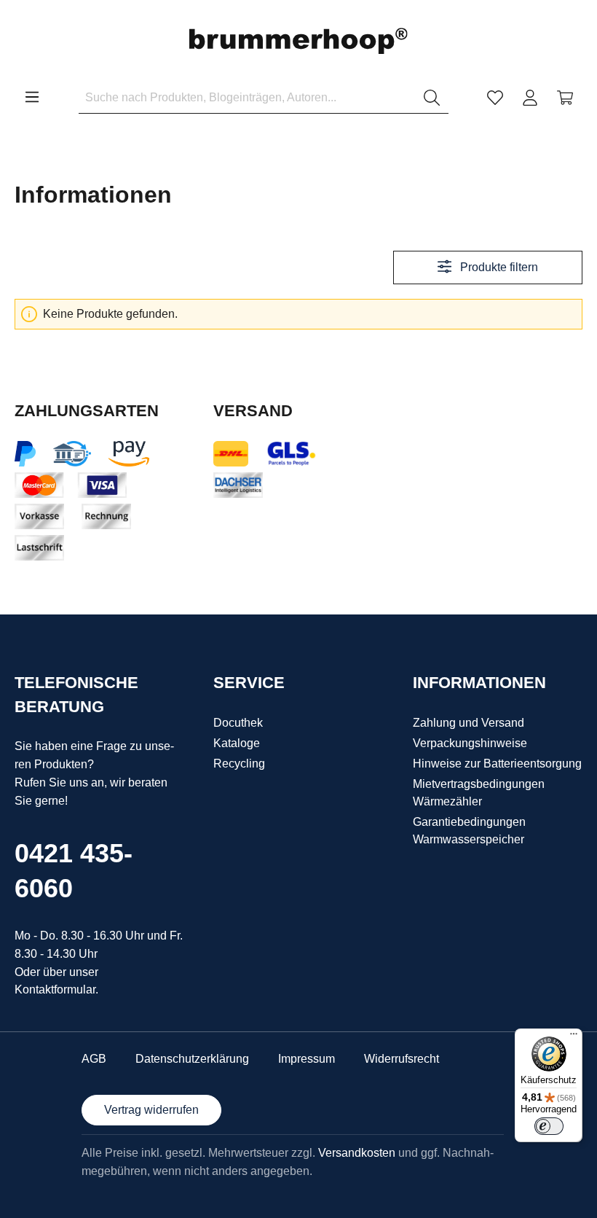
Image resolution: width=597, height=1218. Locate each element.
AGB (94, 1059)
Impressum (306, 1059)
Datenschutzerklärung (192, 1059)
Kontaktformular (55, 989)
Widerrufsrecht (401, 1059)
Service (249, 683)
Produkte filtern (497, 267)
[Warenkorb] (564, 97)
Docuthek (238, 723)
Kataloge (236, 743)
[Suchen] (431, 97)
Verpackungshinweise (470, 743)
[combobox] (247, 97)
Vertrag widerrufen (151, 1110)
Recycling (239, 763)
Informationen (479, 683)
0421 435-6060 (74, 870)
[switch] (549, 1126)
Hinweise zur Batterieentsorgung (497, 763)
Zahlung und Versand (468, 723)
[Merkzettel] (495, 97)
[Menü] (32, 97)
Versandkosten (356, 1153)
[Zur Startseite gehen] (298, 41)
